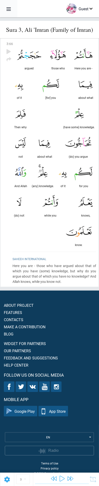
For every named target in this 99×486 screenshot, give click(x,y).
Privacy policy (50, 468)
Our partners (17, 350)
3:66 (9, 43)
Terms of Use (49, 463)
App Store (57, 411)
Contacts (13, 319)
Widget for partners (25, 343)
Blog (8, 333)
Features (13, 312)
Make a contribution (24, 326)
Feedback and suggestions (31, 357)
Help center (16, 365)
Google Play (24, 411)
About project (19, 305)
